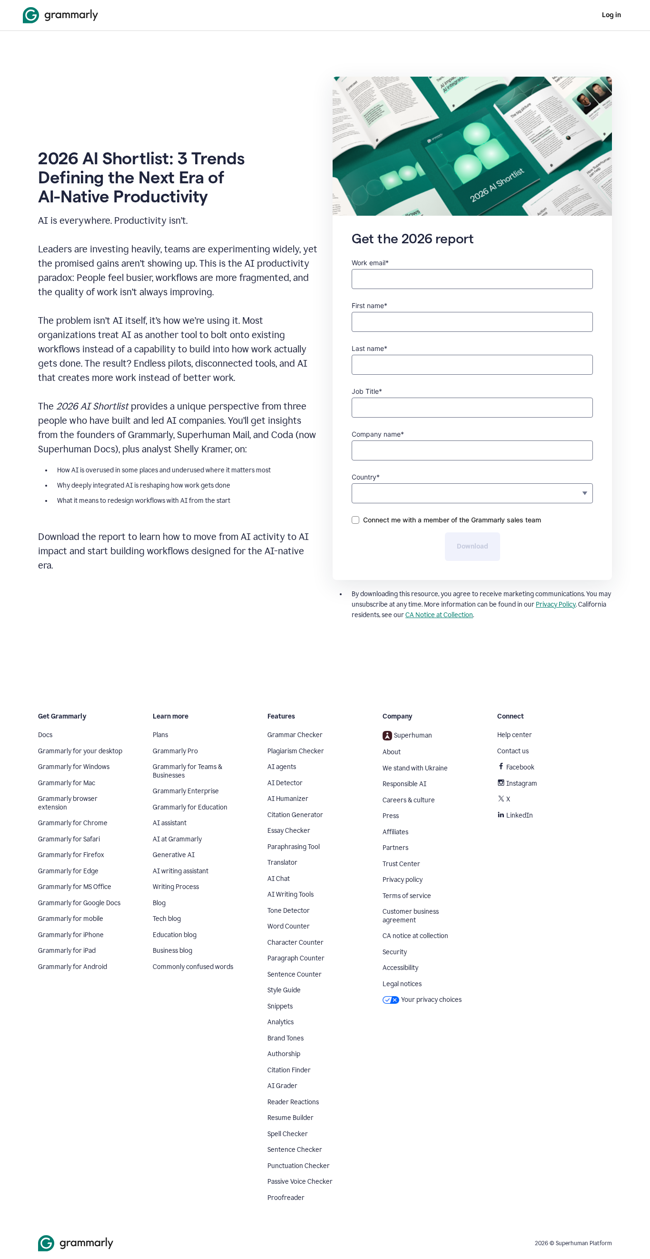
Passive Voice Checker (300, 1182)
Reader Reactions (293, 1102)
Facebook (520, 767)
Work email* (370, 263)
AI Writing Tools (290, 894)
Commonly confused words (193, 967)
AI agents (281, 767)
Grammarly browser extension (68, 803)
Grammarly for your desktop (80, 751)
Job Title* (367, 391)
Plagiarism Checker (295, 751)
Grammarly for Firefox (71, 855)
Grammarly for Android (72, 967)
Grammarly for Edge (68, 871)
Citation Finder (289, 1070)
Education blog (175, 935)
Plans (160, 735)
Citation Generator (295, 815)
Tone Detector (288, 911)
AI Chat (278, 879)
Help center (514, 735)
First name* (369, 305)
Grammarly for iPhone (71, 935)
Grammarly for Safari (69, 839)
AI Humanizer (287, 799)
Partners (395, 848)
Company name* (378, 434)
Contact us (513, 751)
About (392, 752)
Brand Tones (285, 1038)
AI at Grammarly (177, 839)
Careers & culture (409, 800)
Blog (159, 903)
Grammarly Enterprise (186, 791)
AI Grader (282, 1086)
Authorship (283, 1054)
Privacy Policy (556, 604)
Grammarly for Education (190, 807)
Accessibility (400, 968)
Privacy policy (403, 880)
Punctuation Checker (298, 1166)
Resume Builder (290, 1118)
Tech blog (167, 919)
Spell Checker (287, 1134)
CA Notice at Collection (439, 615)
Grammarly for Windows (73, 767)
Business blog (172, 951)
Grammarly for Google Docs (79, 903)
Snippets (280, 1006)
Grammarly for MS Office (74, 887)
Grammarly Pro (175, 751)
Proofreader (286, 1198)
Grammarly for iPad (67, 951)
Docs (45, 735)
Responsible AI (404, 784)
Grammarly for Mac (66, 783)
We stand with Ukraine (415, 768)
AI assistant (170, 823)
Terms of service (407, 896)
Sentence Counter (294, 974)
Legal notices (402, 984)
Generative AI (174, 855)
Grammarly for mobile (70, 919)
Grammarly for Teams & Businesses (187, 771)
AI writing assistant (180, 871)
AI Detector (285, 783)
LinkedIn (519, 815)
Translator (282, 863)
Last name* (369, 348)
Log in (611, 15)
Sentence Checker (294, 1150)
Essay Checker (288, 831)
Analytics (280, 1022)
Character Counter (295, 943)
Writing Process (176, 887)
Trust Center (401, 864)
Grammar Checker (295, 735)
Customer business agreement (411, 916)
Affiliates (395, 832)
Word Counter (288, 926)
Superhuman (413, 735)
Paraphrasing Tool (293, 847)
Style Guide (284, 990)
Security (395, 952)
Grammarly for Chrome (73, 823)
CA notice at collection (415, 936)
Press (391, 816)
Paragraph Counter (296, 958)
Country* (366, 477)
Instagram (521, 783)
